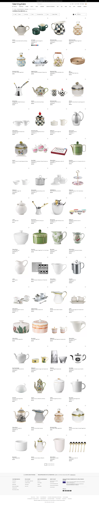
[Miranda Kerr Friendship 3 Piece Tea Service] (40, 148)
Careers (39, 484)
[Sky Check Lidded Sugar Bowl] (21, 59)
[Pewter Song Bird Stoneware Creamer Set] (40, 59)
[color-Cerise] (36, 45)
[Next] (28, 59)
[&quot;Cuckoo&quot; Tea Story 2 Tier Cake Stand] (78, 178)
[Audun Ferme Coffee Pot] (21, 415)
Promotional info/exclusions (70, 484)
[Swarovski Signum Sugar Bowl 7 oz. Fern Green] (40, 237)
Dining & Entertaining (20, 9)
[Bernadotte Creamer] (78, 119)
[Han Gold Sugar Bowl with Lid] (59, 386)
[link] (21, 41)
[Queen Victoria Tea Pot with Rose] (40, 89)
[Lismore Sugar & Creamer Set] (59, 356)
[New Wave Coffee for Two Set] (21, 297)
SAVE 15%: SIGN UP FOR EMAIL (30, 474)
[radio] (32, 45)
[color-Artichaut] (31, 45)
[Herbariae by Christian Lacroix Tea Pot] (78, 356)
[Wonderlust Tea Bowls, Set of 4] (78, 208)
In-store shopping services (54, 483)
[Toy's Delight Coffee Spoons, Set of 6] (59, 148)
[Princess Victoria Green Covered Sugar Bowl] (78, 415)
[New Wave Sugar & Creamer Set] (21, 119)
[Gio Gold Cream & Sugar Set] (59, 119)
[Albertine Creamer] (59, 237)
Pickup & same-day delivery (54, 485)
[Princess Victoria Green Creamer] (59, 297)
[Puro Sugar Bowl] (21, 208)
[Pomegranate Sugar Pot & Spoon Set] (59, 208)
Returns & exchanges (15, 486)
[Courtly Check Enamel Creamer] (59, 28)
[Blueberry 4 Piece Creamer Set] (40, 297)
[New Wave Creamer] (78, 326)
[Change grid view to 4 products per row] (73, 14)
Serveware (26, 9)
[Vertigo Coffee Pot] (78, 267)
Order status (27, 484)
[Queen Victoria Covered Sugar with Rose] (21, 148)
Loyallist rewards (27, 482)
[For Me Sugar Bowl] (21, 237)
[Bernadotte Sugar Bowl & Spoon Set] (40, 178)
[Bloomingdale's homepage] (13, 9)
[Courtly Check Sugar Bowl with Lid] (40, 119)
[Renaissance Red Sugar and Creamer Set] (59, 326)
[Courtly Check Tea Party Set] (59, 89)
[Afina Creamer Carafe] (59, 445)
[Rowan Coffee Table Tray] (78, 59)
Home (15, 9)
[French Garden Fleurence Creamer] (78, 237)
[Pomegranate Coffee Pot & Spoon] (21, 89)
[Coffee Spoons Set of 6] (78, 445)
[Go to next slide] (84, 1)
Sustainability (40, 486)
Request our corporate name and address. (58, 500)
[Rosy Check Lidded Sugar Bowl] (59, 415)
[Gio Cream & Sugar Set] (21, 178)
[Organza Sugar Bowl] (21, 445)
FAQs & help (14, 484)
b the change (39, 482)
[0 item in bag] (86, 4)
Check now (77, 484)
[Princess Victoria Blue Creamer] (40, 415)
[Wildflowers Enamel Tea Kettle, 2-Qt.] (59, 59)
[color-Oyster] (33, 45)
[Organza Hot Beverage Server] (78, 386)
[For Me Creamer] (59, 267)
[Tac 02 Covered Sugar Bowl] (21, 386)
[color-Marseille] (37, 45)
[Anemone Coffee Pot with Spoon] (40, 208)
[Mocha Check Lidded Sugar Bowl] (78, 28)
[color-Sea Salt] (34, 45)
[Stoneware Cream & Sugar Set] (40, 28)
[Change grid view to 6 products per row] (75, 14)
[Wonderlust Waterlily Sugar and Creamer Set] (40, 356)
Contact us (14, 482)
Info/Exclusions (72, 474)
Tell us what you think (15, 489)
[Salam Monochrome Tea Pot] (59, 178)
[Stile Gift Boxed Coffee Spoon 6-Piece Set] (40, 267)
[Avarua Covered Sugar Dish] (21, 326)
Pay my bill (26, 486)
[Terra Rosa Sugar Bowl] (40, 326)
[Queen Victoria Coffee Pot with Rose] (40, 386)
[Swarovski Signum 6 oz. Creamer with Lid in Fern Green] (78, 148)
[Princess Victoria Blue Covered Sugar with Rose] (78, 89)
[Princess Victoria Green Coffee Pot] (40, 445)
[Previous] (13, 59)
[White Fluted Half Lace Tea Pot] (21, 356)
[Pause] (86, 1)
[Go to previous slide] (13, 1)
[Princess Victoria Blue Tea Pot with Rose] (21, 28)
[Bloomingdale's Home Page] (19, 4)
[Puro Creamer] (21, 267)
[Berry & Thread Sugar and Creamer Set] (78, 297)
